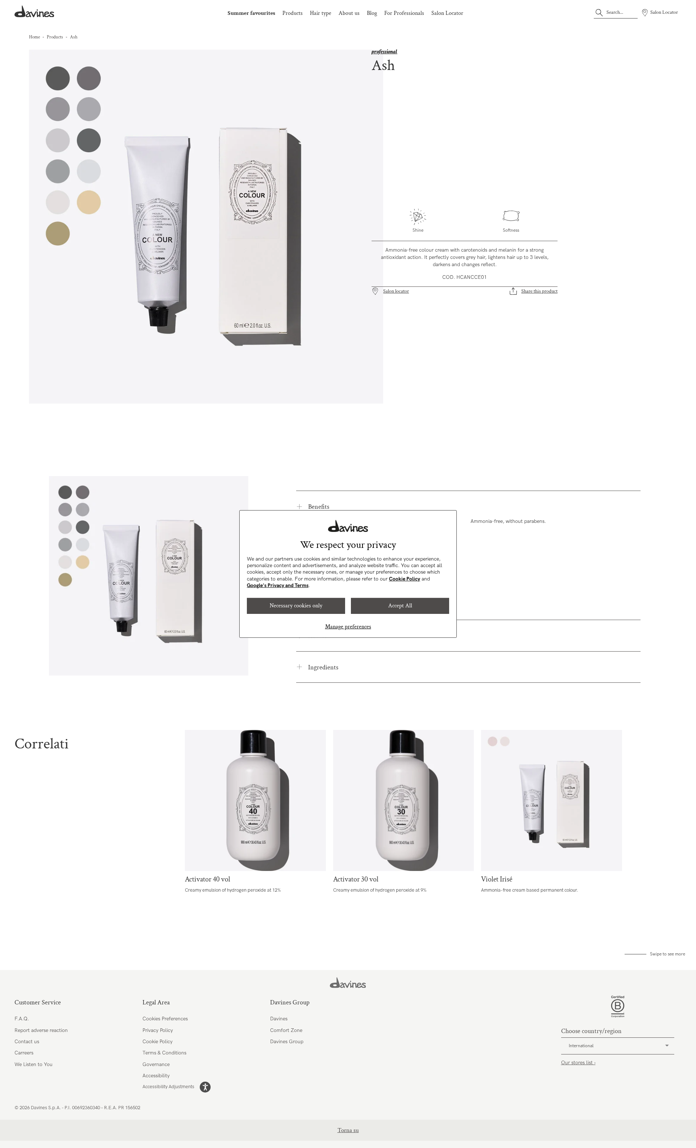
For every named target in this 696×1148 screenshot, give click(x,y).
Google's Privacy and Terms (277, 585)
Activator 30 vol (403, 800)
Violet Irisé (551, 800)
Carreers (23, 1053)
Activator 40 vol (255, 800)
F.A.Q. (21, 1019)
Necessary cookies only (296, 606)
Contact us (26, 1041)
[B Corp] (617, 1006)
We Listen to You (33, 1064)
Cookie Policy (404, 579)
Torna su (348, 1130)
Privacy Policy (157, 1030)
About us (349, 13)
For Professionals (404, 13)
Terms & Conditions (164, 1053)
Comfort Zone (286, 1030)
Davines (278, 1019)
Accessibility (156, 1076)
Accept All (400, 606)
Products (292, 13)
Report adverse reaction (41, 1030)
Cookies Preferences (165, 1019)
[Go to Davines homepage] (34, 11)
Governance (156, 1064)
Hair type (320, 13)
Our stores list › (578, 1063)
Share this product (539, 291)
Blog (372, 13)
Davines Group (286, 1041)
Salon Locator (447, 13)
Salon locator (396, 291)
